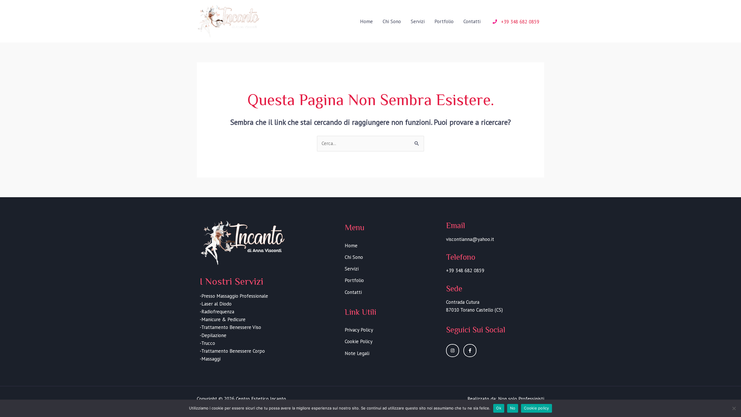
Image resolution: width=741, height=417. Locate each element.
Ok (498, 408)
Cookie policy (536, 408)
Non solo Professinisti (521, 399)
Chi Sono (392, 21)
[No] (734, 408)
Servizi (418, 21)
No (513, 408)
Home (366, 21)
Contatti (471, 21)
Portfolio (444, 21)
